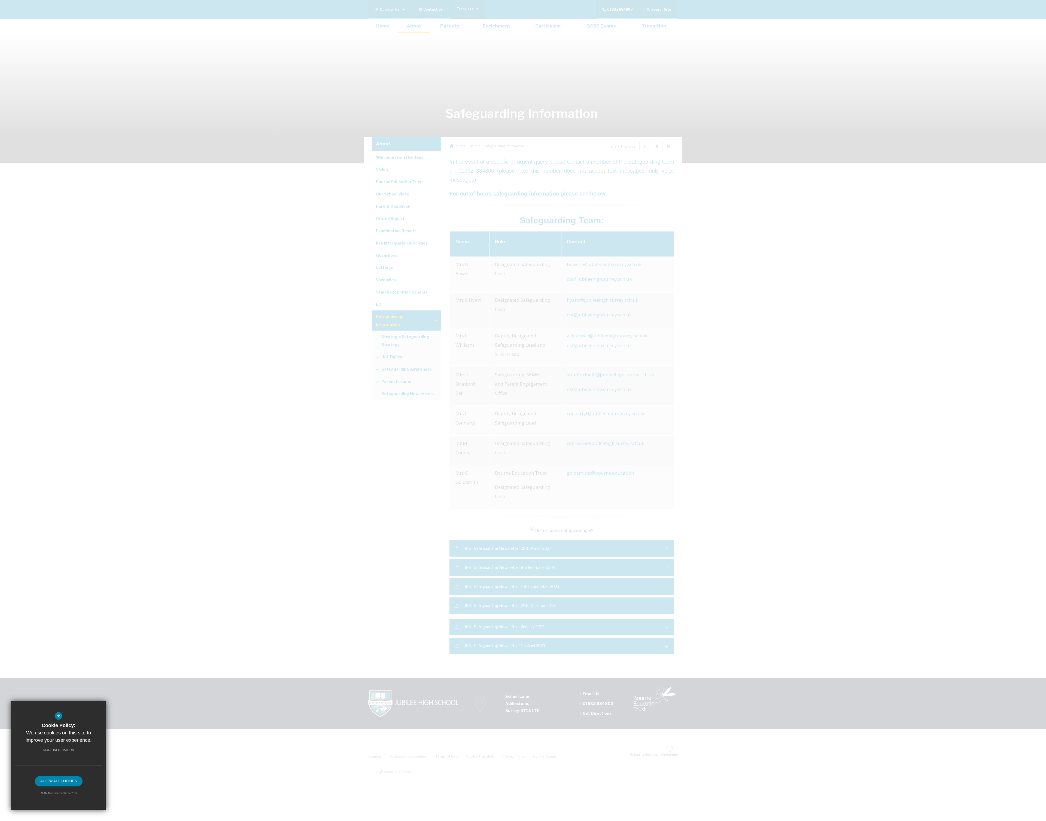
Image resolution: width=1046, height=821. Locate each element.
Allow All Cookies (58, 781)
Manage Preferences (59, 793)
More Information (58, 750)
